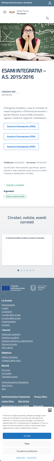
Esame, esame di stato (15, 196)
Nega (27, 443)
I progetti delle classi (11, 360)
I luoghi (5, 308)
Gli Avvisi (6, 370)
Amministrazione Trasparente (15, 382)
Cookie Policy (20, 457)
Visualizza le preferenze (27, 451)
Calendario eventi (10, 376)
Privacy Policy (32, 457)
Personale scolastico (11, 334)
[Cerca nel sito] (47, 18)
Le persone (7, 311)
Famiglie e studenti (10, 337)
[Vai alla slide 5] (30, 270)
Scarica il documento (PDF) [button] (21, 126)
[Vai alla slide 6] (33, 270)
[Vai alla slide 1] (18, 270)
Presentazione (8, 305)
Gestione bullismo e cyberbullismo (17, 341)
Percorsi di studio (9, 344)
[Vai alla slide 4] (27, 270)
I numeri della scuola (11, 314)
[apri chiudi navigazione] (4, 12)
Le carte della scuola (11, 318)
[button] (49, 410)
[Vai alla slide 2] (21, 270)
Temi (4, 388)
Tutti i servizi (7, 347)
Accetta (27, 435)
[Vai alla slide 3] (24, 270)
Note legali (38, 406)
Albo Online (7, 385)
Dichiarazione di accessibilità (15, 406)
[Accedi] (49, 3)
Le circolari (6, 373)
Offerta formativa (10, 357)
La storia (6, 324)
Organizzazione (9, 321)
